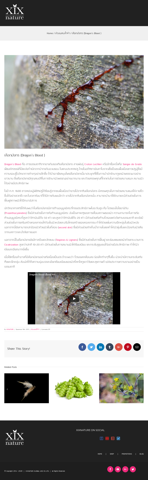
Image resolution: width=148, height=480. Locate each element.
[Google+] (112, 438)
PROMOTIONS (127, 454)
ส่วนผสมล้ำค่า (35, 329)
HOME (100, 454)
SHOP (112, 454)
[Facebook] (101, 438)
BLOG (142, 454)
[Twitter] (118, 438)
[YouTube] (107, 438)
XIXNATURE (9, 329)
